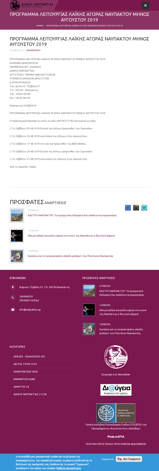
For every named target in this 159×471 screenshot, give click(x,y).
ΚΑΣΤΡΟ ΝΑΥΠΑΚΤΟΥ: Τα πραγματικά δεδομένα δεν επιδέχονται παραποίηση (72, 215)
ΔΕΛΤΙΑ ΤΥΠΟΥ (22, 364)
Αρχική (39, 26)
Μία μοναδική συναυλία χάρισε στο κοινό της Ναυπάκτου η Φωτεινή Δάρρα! (71, 235)
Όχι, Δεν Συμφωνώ (129, 458)
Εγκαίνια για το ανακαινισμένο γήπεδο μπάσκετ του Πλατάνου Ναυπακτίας (70, 256)
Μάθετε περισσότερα (68, 468)
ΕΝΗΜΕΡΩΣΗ (33, 50)
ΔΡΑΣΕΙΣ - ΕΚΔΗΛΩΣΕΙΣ (27, 356)
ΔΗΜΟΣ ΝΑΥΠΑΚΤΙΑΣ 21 (28, 394)
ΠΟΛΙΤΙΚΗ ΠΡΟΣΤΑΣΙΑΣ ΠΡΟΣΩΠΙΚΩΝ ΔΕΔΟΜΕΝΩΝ (116, 444)
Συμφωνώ (108, 459)
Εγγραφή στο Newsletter (116, 374)
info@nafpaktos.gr (30, 309)
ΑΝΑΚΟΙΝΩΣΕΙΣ (23, 371)
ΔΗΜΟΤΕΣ (20, 386)
